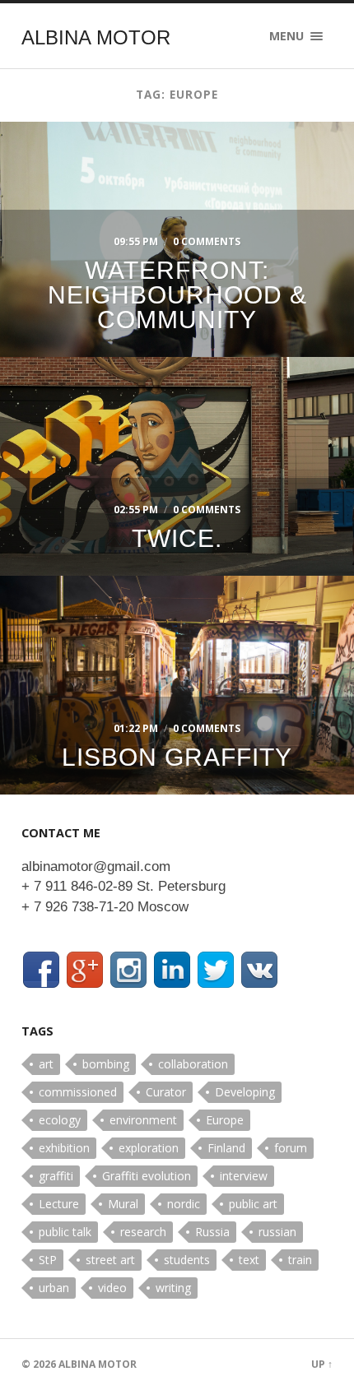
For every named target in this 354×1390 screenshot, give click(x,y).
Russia (212, 1231)
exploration (149, 1148)
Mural (123, 1204)
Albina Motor (95, 37)
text (249, 1259)
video (112, 1287)
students (187, 1259)
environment (143, 1120)
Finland (226, 1148)
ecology (60, 1120)
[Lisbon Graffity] (177, 680)
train (300, 1259)
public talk (65, 1231)
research (143, 1231)
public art (253, 1204)
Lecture (59, 1204)
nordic (183, 1204)
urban (54, 1287)
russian (277, 1231)
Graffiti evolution (146, 1176)
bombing (105, 1064)
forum (290, 1148)
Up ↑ (322, 1364)
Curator (166, 1092)
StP (48, 1259)
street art (110, 1259)
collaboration (193, 1064)
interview (244, 1176)
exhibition (64, 1148)
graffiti (56, 1176)
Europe (225, 1120)
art (46, 1064)
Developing (245, 1092)
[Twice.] (177, 429)
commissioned (78, 1092)
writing (173, 1287)
